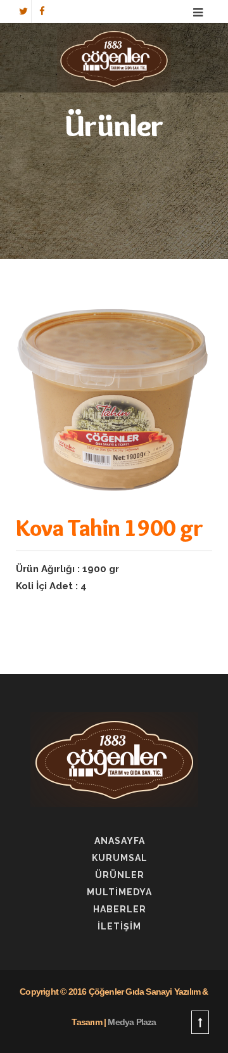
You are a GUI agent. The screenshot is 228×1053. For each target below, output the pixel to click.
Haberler (119, 909)
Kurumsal (120, 858)
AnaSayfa (119, 841)
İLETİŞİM (119, 926)
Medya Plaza (132, 1022)
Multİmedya (119, 892)
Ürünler (119, 875)
